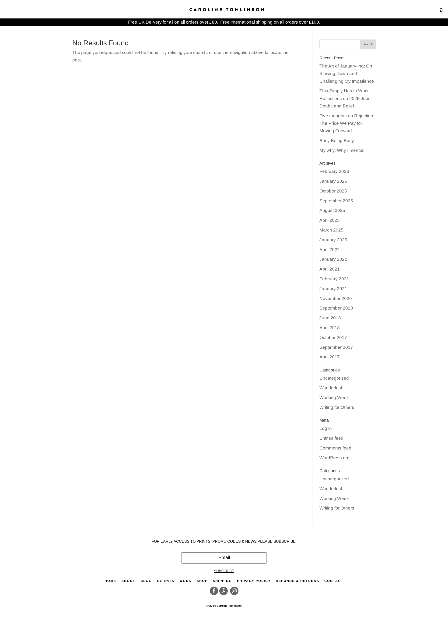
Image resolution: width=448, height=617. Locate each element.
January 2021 (333, 288)
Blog (146, 581)
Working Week (334, 397)
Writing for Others (336, 407)
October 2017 (333, 337)
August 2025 (332, 210)
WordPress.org (334, 457)
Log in (325, 428)
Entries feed (331, 438)
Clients (165, 581)
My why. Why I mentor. (341, 150)
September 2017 (336, 347)
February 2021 (334, 278)
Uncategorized (334, 378)
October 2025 (333, 191)
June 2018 (330, 317)
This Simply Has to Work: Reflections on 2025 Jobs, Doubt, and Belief (345, 98)
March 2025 (331, 230)
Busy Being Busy (336, 140)
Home (110, 581)
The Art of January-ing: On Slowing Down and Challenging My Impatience (346, 74)
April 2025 (329, 220)
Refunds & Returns (297, 581)
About (128, 581)
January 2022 (333, 259)
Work (185, 581)
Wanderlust (330, 387)
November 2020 (335, 298)
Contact (333, 581)
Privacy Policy (254, 581)
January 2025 (333, 239)
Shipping (222, 581)
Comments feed (335, 448)
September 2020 (336, 308)
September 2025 (336, 200)
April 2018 (329, 327)
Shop (202, 581)
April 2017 (329, 356)
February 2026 (334, 171)
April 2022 (329, 249)
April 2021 (329, 269)
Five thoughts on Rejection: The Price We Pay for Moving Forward (346, 123)
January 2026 (333, 181)
